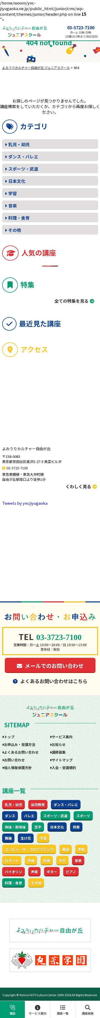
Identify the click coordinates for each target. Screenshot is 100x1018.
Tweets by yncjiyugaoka (24, 503)
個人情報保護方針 (18, 767)
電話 (12, 1013)
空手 (37, 827)
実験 (81, 849)
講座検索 (88, 1013)
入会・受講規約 (64, 767)
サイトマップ (62, 759)
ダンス (10, 815)
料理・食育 (19, 218)
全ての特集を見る (71, 301)
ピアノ (71, 871)
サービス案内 (37, 1013)
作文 (62, 860)
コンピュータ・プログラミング (29, 849)
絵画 (46, 860)
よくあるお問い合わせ (21, 752)
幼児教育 (38, 804)
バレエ (29, 815)
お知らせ (59, 744)
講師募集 (59, 752)
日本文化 (16, 181)
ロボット (12, 860)
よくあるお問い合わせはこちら (53, 681)
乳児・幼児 (19, 144)
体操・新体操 (15, 827)
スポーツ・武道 (23, 169)
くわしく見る (78, 486)
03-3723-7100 (80, 27)
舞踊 (8, 838)
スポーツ (83, 815)
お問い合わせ (14, 759)
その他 (14, 230)
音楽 (12, 205)
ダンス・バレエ (23, 156)
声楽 (34, 871)
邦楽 (76, 827)
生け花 (26, 838)
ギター (52, 871)
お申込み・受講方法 (19, 744)
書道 (65, 849)
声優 (30, 860)
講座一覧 (63, 1013)
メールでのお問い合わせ (54, 666)
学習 (12, 193)
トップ (9, 736)
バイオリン (13, 871)
